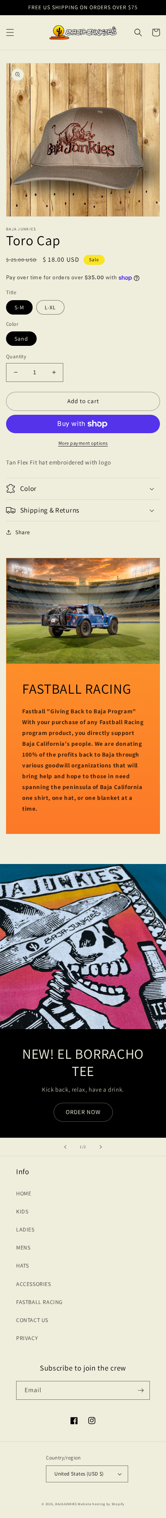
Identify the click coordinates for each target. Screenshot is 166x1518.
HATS (22, 1265)
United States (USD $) (79, 1473)
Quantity (16, 356)
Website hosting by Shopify (101, 1504)
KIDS (22, 1211)
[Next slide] (101, 1147)
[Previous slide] (65, 1147)
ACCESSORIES (33, 1284)
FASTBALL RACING (39, 1302)
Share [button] (22, 532)
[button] (10, 32)
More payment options (83, 443)
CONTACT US (32, 1320)
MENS (23, 1247)
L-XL (50, 307)
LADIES (25, 1229)
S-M (19, 307)
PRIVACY (27, 1338)
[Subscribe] (140, 1390)
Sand (21, 338)
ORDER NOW (83, 1112)
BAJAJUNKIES (66, 1504)
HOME (23, 1193)
